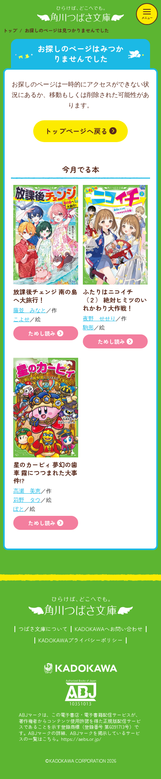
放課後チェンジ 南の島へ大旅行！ (45, 295)
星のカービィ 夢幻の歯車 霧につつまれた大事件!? (45, 472)
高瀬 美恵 (27, 490)
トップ (10, 30)
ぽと (18, 508)
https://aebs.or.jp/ (81, 738)
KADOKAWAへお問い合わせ (109, 629)
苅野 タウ (27, 499)
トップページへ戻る (76, 131)
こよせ (21, 319)
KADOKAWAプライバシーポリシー (80, 640)
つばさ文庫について (43, 629)
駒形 (88, 327)
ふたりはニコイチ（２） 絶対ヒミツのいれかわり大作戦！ (115, 300)
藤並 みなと (29, 310)
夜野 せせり (99, 318)
